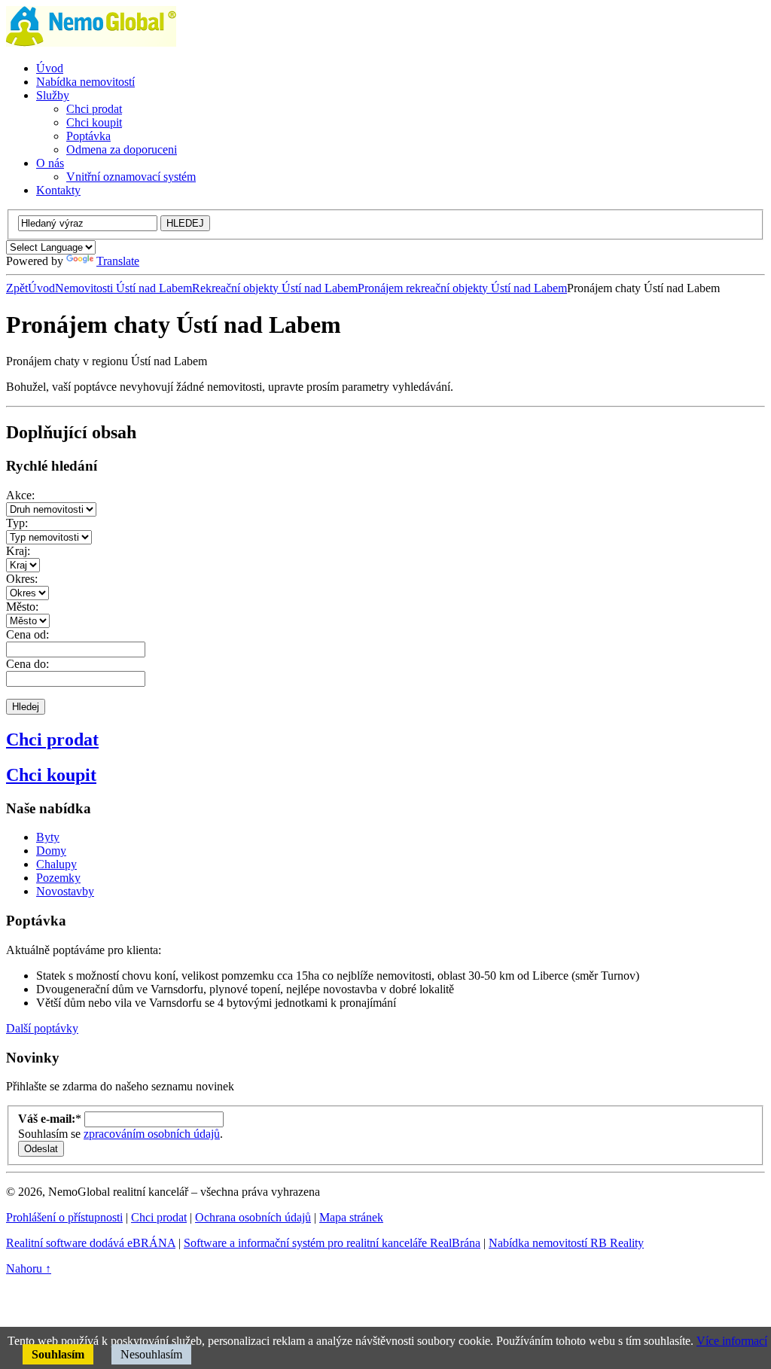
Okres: (22, 578)
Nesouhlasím (151, 1354)
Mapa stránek (351, 1217)
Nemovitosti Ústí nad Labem (123, 288)
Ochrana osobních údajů (253, 1217)
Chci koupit (51, 775)
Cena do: (27, 663)
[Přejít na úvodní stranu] (91, 42)
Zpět (17, 288)
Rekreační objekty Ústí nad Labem (275, 288)
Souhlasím (58, 1354)
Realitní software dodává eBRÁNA (90, 1242)
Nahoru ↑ (28, 1268)
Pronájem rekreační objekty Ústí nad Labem (462, 288)
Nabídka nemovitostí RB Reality (566, 1242)
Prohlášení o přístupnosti (64, 1217)
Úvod (41, 288)
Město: (22, 606)
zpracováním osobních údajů (152, 1133)
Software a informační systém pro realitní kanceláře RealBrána (332, 1242)
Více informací (731, 1340)
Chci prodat (52, 739)
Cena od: (27, 634)
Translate (117, 261)
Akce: (20, 495)
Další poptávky (42, 1028)
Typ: (17, 523)
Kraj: (18, 550)
